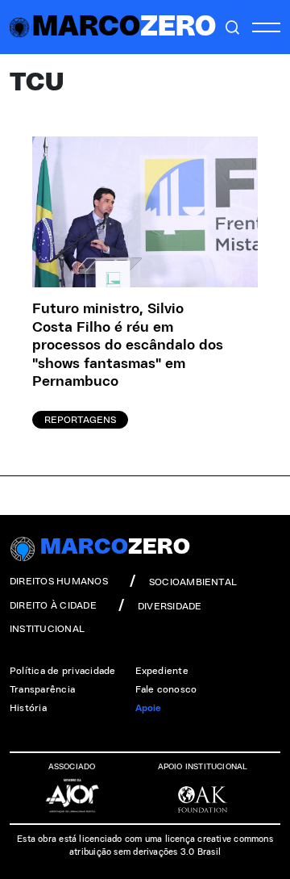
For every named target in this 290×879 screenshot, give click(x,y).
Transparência (42, 689)
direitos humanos (59, 581)
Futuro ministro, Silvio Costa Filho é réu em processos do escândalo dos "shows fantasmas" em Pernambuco (127, 345)
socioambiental (193, 582)
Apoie (148, 708)
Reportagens (80, 420)
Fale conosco (166, 689)
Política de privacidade (63, 671)
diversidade (170, 606)
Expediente (161, 671)
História (28, 708)
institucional (47, 629)
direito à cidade (53, 605)
